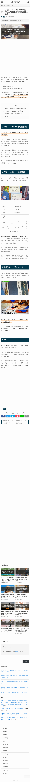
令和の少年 (12, 715)
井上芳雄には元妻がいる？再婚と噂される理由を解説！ (14, 692)
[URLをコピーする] (26, 416)
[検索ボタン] (28, 2)
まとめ (6, 116)
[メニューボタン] (2, 2)
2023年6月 (5, 763)
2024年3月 (5, 744)
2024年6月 (5, 734)
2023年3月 (5, 773)
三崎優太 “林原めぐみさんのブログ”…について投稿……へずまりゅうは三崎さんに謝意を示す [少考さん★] (14, 704)
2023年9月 (5, 754)
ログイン (17, 651)
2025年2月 (5, 728)
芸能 (4, 16)
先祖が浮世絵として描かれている (13, 113)
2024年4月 (5, 741)
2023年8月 (5, 757)
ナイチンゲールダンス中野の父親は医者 (15, 108)
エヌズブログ (15, 2)
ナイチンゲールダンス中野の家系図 (14, 111)
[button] (3, 416)
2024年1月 (5, 747)
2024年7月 (5, 731)
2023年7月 (5, 760)
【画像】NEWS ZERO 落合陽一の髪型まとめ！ (12, 708)
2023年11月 (5, 750)
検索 (26, 661)
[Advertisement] (15, 56)
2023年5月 (5, 767)
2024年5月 (5, 738)
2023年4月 (5, 770)
